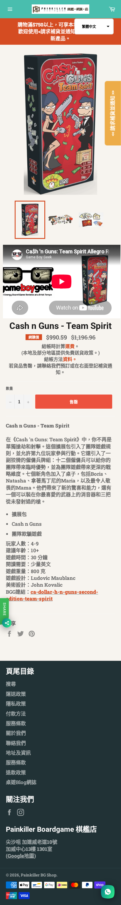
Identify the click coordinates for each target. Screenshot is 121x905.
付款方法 (16, 713)
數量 (9, 388)
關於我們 (16, 733)
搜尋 (11, 684)
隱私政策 (16, 703)
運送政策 (16, 694)
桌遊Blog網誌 (21, 782)
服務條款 (16, 723)
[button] (94, 26)
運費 (70, 346)
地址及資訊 (18, 752)
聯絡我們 (16, 743)
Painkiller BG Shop (38, 875)
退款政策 (16, 772)
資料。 (70, 359)
